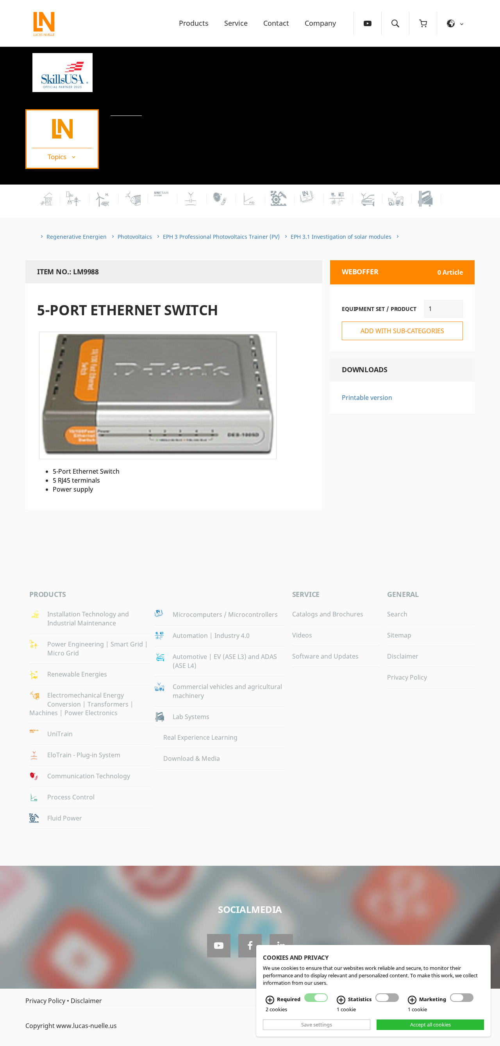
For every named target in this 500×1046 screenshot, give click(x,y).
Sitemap (399, 635)
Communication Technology (88, 776)
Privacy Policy (407, 677)
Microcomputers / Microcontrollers (225, 614)
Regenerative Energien (76, 236)
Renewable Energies (77, 674)
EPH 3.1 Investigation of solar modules (341, 236)
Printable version (367, 397)
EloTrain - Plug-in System (83, 755)
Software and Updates (325, 656)
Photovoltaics (135, 236)
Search (397, 614)
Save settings (316, 1024)
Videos (302, 635)
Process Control (71, 797)
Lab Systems (191, 716)
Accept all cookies (430, 1024)
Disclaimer (402, 656)
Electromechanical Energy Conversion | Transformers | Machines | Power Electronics (81, 704)
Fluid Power (64, 818)
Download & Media (191, 758)
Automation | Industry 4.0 (211, 635)
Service (236, 23)
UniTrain (60, 734)
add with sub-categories (402, 331)
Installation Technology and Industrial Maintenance (88, 618)
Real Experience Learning (200, 737)
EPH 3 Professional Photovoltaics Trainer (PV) (221, 236)
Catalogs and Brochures (327, 614)
